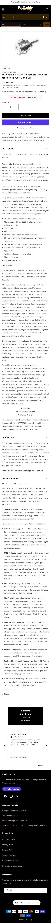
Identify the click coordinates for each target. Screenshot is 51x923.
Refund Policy (8, 850)
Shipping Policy (8, 839)
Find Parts (46, 24)
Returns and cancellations (12, 866)
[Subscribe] (44, 890)
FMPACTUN (22, 423)
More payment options (25, 128)
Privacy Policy (7, 845)
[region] (25, 745)
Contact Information (10, 861)
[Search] (46, 17)
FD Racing (28, 920)
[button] (3, 9)
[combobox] (25, 17)
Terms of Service (9, 855)
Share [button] (6, 694)
